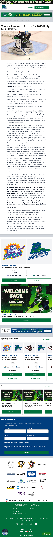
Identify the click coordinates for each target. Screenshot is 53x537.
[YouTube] (36, 524)
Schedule (30, 7)
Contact (6, 518)
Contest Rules (12, 518)
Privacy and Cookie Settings (26, 520)
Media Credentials (21, 518)
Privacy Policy (30, 518)
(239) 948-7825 (16, 511)
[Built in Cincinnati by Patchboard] (26, 530)
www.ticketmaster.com (31, 214)
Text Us (47, 534)
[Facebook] (16, 524)
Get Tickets (41, 7)
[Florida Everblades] (4, 7)
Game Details (39, 280)
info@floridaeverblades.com (19, 513)
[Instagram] (21, 524)
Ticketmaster (18, 182)
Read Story (27, 320)
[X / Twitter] (26, 524)
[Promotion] (26, 2)
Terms (36, 518)
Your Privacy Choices (44, 518)
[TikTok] (31, 524)
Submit (26, 452)
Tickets (15, 280)
